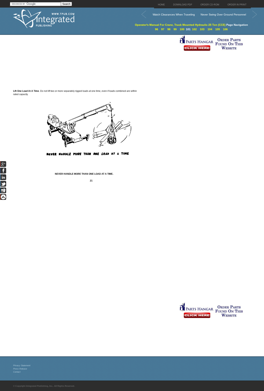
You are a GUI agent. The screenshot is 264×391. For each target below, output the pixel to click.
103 (202, 29)
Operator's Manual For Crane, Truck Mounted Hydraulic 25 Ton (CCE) (180, 24)
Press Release (20, 369)
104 (210, 29)
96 (156, 29)
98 (168, 29)
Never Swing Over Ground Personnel (223, 14)
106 (225, 29)
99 (175, 29)
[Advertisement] (95, 62)
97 (162, 29)
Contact (16, 372)
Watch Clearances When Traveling (174, 14)
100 (182, 29)
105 (217, 29)
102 (194, 29)
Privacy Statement (21, 365)
